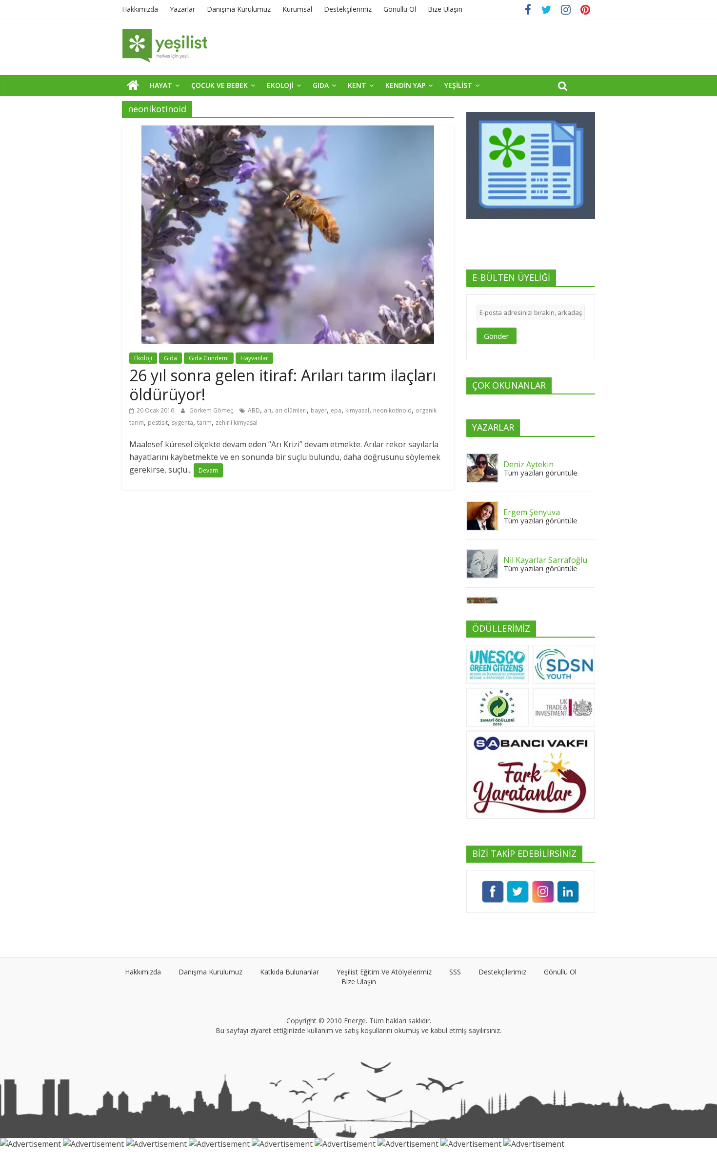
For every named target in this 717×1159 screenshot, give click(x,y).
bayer (319, 410)
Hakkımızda (140, 9)
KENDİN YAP (405, 85)
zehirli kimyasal (237, 422)
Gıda (170, 358)
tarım (204, 422)
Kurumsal (297, 9)
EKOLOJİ (280, 85)
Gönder (496, 336)
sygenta (182, 422)
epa (336, 410)
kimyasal (357, 410)
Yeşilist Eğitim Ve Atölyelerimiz (384, 971)
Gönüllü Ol (399, 9)
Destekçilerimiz (348, 9)
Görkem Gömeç (212, 410)
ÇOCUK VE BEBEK (219, 85)
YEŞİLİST (458, 85)
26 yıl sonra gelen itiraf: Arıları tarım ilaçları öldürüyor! (282, 384)
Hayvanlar (254, 358)
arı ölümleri (291, 410)
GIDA (321, 85)
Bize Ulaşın (445, 9)
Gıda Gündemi (209, 358)
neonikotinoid (392, 410)
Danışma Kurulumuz (239, 9)
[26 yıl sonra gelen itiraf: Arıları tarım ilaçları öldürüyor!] (287, 131)
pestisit (158, 422)
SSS (455, 971)
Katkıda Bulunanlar (289, 971)
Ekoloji (143, 358)
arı (267, 410)
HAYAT (161, 85)
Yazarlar (182, 9)
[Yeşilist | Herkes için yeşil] (133, 85)
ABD (254, 410)
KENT (357, 85)
